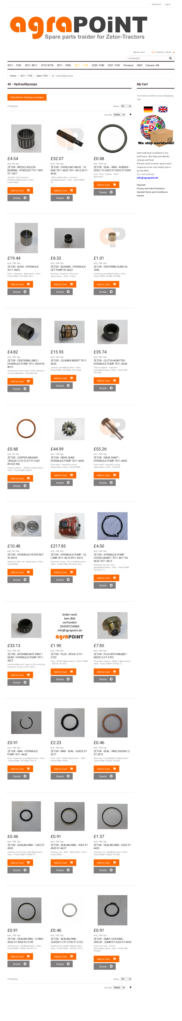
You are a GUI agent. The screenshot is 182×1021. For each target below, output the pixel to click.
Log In (168, 4)
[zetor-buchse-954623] (69, 238)
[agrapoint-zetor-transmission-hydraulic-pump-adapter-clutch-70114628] (112, 332)
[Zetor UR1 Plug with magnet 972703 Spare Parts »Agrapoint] (112, 625)
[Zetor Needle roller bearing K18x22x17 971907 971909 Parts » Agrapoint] (26, 138)
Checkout (156, 4)
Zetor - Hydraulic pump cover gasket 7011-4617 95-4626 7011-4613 (111, 557)
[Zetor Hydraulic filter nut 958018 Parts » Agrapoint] (26, 526)
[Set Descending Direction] (130, 114)
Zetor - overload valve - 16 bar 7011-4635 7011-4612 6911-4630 (69, 170)
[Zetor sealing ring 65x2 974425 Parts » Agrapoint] (112, 816)
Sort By (108, 114)
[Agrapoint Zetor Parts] (163, 108)
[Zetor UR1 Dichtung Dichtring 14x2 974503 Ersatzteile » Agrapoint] (26, 816)
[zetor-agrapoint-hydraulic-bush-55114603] (26, 238)
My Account (139, 52)
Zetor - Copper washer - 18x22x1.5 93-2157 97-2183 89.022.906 (23, 460)
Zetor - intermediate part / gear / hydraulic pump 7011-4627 (25, 657)
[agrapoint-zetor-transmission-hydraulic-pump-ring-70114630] (26, 722)
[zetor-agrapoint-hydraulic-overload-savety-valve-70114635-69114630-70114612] (69, 138)
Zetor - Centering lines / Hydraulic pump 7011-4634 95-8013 (26, 363)
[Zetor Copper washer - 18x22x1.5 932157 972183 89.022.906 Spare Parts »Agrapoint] (26, 429)
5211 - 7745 (26, 75)
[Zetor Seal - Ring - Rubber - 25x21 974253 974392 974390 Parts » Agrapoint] (112, 138)
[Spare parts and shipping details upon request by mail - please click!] (156, 114)
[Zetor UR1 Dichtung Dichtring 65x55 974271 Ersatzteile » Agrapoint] (69, 722)
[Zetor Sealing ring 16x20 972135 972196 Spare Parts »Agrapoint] (69, 910)
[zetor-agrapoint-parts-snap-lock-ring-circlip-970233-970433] (112, 910)
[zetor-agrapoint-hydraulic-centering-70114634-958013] (26, 332)
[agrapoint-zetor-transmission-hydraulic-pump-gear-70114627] (26, 625)
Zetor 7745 (41, 75)
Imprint (140, 195)
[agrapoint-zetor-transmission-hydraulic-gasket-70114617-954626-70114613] (112, 526)
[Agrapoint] (78, 27)
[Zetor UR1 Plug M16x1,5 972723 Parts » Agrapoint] (69, 625)
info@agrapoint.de (147, 177)
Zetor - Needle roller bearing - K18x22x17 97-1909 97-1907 (25, 170)
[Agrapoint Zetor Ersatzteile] (148, 108)
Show (116, 106)
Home (13, 75)
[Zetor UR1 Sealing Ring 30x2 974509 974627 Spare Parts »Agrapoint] (69, 816)
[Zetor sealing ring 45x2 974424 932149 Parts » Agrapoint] (26, 910)
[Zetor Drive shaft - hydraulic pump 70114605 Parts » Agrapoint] (112, 429)
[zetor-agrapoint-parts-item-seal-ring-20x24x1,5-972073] (112, 722)
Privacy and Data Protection (151, 188)
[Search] (170, 58)
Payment (141, 185)
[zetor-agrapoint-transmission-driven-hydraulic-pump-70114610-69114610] (69, 526)
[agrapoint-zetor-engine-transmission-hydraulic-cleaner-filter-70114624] (69, 332)
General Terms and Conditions (152, 192)
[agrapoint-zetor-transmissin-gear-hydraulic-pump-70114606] (69, 429)
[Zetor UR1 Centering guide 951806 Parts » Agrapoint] (112, 238)
